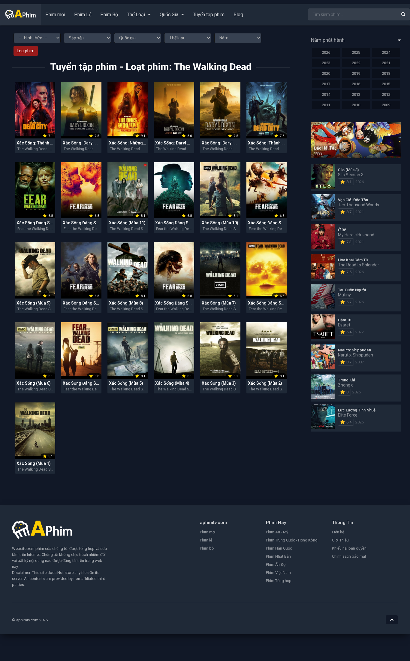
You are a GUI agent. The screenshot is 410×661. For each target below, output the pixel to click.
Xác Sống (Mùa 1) (34, 463)
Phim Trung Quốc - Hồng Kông (292, 540)
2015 (386, 84)
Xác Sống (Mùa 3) (219, 383)
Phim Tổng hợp (278, 580)
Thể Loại (136, 14)
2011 (326, 105)
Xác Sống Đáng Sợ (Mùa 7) (88, 222)
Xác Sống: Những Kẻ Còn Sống (139, 143)
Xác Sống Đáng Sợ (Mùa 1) (88, 383)
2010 (356, 105)
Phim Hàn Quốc (279, 548)
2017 (326, 84)
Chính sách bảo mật (349, 556)
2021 (386, 63)
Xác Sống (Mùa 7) (219, 303)
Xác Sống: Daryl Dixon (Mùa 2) (92, 143)
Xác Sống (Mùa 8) (126, 303)
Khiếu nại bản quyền (349, 548)
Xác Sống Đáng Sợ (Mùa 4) (88, 303)
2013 (356, 94)
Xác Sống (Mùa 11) (127, 222)
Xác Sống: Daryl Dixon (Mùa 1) (184, 143)
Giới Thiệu (340, 540)
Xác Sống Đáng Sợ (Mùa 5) (273, 222)
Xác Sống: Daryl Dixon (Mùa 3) (231, 143)
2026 (326, 52)
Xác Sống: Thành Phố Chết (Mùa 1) (281, 143)
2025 (356, 52)
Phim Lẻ (82, 14)
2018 (386, 73)
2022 (356, 63)
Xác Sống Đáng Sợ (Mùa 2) (273, 303)
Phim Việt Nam (278, 572)
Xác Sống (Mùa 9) (34, 303)
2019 (356, 73)
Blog (238, 14)
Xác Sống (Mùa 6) (34, 383)
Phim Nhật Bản (278, 556)
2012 (386, 94)
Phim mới (55, 14)
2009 (386, 105)
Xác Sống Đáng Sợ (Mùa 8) (42, 222)
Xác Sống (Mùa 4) (172, 383)
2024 (386, 52)
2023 (326, 63)
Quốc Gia (169, 14)
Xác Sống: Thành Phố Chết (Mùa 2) (50, 143)
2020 (326, 73)
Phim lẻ (206, 540)
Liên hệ (338, 532)
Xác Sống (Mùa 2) (265, 383)
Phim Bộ (109, 14)
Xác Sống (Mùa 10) (220, 222)
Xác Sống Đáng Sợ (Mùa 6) (181, 222)
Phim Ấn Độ (275, 564)
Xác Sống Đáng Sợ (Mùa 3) (181, 303)
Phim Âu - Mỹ (277, 532)
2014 (326, 94)
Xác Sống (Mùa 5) (126, 383)
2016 (356, 84)
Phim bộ (207, 548)
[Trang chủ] (20, 17)
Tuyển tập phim (209, 14)
